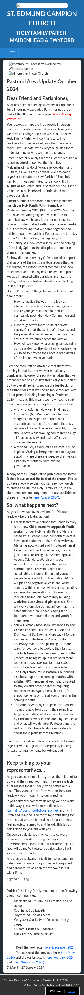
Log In (71, 991)
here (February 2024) (60, 957)
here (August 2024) (46, 497)
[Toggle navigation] (12, 53)
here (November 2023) (28, 962)
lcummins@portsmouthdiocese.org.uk (32, 810)
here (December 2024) (59, 947)
